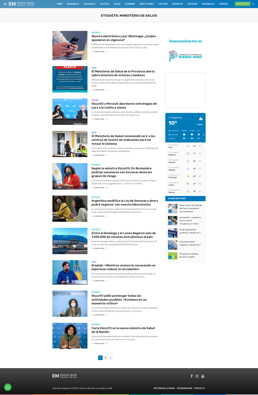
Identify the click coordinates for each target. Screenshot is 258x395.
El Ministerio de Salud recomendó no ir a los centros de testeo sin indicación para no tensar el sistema (123, 139)
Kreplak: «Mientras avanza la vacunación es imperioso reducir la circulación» (123, 267)
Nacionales (208, 4)
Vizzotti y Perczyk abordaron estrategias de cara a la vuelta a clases (124, 105)
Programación (184, 388)
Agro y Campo (147, 4)
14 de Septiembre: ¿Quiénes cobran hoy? (190, 231)
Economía (130, 4)
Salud (117, 4)
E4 (111, 388)
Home (59, 4)
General (223, 4)
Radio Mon (99, 52)
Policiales (89, 4)
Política (104, 4)
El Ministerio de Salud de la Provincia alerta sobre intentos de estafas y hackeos (123, 73)
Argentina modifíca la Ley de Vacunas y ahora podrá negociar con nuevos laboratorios (125, 202)
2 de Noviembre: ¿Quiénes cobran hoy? (190, 243)
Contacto (199, 388)
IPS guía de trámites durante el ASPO (188, 255)
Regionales (73, 4)
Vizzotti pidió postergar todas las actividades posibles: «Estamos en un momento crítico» (119, 299)
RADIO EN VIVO (242, 4)
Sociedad (192, 4)
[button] (172, 135)
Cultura (163, 4)
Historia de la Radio (164, 388)
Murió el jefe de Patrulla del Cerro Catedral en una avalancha (190, 208)
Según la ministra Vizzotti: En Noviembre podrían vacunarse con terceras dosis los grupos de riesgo (122, 172)
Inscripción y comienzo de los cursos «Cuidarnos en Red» (190, 220)
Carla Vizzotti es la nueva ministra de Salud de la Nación (123, 330)
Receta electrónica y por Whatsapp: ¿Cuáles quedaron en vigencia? (124, 38)
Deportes (177, 4)
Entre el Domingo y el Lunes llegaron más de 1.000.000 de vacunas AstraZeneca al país (124, 235)
